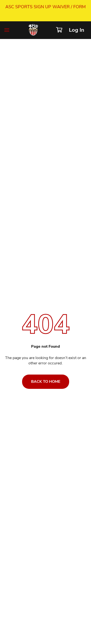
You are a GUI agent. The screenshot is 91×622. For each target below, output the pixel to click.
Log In (76, 30)
